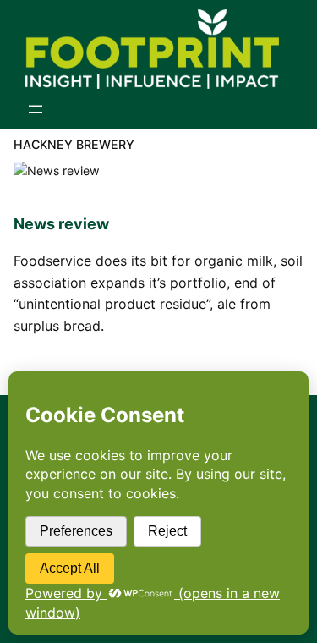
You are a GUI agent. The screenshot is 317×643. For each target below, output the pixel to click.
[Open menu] (35, 109)
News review (61, 224)
